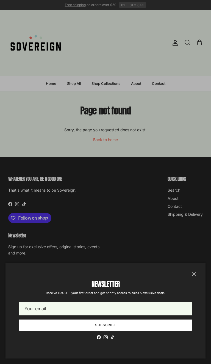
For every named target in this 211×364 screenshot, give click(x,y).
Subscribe (105, 325)
